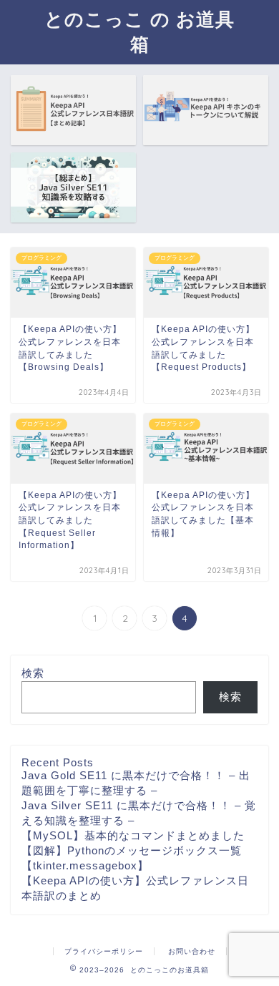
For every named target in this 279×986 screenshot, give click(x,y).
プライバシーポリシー (103, 951)
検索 (32, 673)
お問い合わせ (191, 951)
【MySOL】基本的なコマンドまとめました (133, 835)
